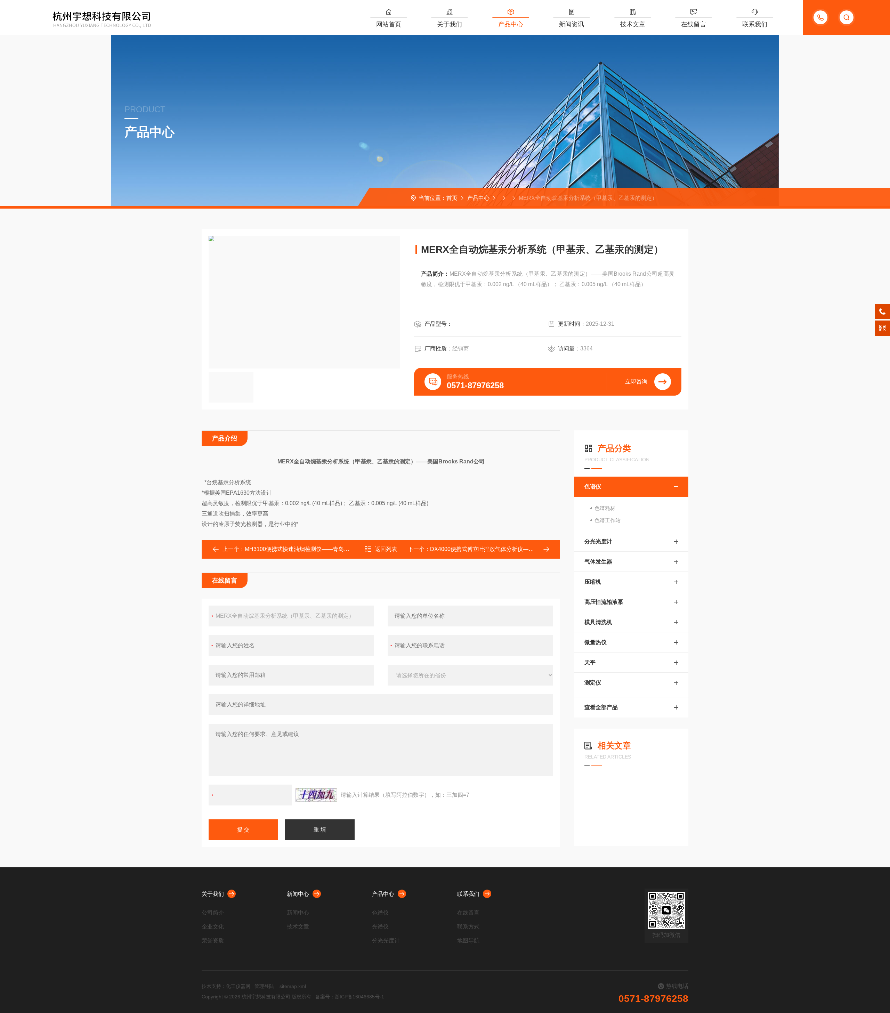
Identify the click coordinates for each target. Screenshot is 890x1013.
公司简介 (213, 913)
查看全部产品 (601, 707)
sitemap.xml (293, 986)
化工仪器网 (238, 986)
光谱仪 (380, 927)
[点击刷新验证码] (316, 795)
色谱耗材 (604, 508)
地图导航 (468, 940)
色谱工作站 (607, 520)
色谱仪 (592, 486)
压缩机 (592, 582)
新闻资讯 (571, 24)
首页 (452, 198)
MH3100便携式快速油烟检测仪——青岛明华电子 (305, 549)
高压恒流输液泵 (603, 602)
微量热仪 (595, 642)
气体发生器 (598, 562)
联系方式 (468, 927)
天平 (590, 662)
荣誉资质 (213, 940)
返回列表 (386, 549)
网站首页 (388, 24)
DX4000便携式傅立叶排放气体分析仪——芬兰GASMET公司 (505, 549)
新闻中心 (298, 894)
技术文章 (632, 24)
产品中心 (510, 24)
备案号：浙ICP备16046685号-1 (349, 996)
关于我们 (449, 24)
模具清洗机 (598, 622)
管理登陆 (264, 986)
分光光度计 (598, 541)
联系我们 (754, 24)
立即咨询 (636, 381)
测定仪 (592, 683)
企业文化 (213, 927)
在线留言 (693, 24)
